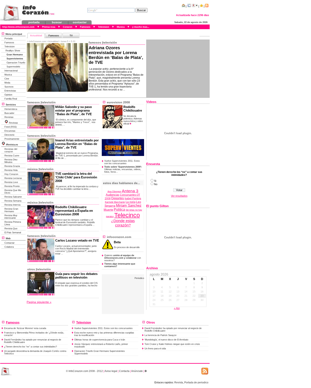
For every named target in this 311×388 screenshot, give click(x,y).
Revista (178, 382)
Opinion (8, 94)
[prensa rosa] (6, 374)
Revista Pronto (12, 186)
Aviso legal (111, 371)
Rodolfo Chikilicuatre (132, 108)
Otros (31, 269)
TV (71, 35)
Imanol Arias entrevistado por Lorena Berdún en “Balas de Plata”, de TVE (77, 143)
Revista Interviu (12, 205)
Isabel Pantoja (133, 198)
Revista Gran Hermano (11, 210)
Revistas (9, 117)
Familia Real (10, 98)
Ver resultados (179, 195)
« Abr (177, 308)
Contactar (9, 243)
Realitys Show (13, 50)
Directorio (9, 135)
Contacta (124, 371)
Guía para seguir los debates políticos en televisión (76, 275)
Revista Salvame (13, 196)
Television (9, 46)
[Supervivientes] (123, 155)
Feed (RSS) (10, 127)
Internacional (11, 70)
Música (32, 169)
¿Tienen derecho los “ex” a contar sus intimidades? (30, 346)
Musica (8, 74)
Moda (7, 82)
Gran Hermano (15, 54)
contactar (80, 22)
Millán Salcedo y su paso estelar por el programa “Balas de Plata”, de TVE (73, 110)
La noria (130, 202)
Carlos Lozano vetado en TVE (77, 240)
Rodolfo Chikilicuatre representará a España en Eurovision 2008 (74, 210)
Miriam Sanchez (129, 206)
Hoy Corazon (11, 174)
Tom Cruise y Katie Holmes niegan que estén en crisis (172, 344)
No (155, 184)
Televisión (110, 42)
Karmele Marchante (115, 202)
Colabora (9, 247)
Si (155, 180)
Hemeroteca (10, 109)
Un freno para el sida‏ (155, 348)
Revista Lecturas (13, 178)
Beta (117, 242)
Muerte (108, 209)
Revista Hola (11, 170)
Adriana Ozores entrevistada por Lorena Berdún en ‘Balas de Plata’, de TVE (116, 55)
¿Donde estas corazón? (123, 223)
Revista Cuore (11, 155)
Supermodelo (13, 66)
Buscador (9, 113)
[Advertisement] (178, 68)
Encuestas (9, 131)
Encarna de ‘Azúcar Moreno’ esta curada (25, 328)
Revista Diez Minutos (11, 160)
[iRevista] (6, 123)
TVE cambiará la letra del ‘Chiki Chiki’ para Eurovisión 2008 (76, 177)
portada (34, 22)
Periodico (139, 278)
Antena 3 (130, 191)
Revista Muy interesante (10, 216)
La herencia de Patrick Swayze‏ (160, 335)
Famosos (9, 42)
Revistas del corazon (10, 150)
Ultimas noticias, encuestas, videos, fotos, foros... (123, 169)
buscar (57, 22)
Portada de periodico (196, 382)
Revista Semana (12, 200)
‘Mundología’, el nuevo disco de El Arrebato (166, 339)
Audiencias (112, 194)
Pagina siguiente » (39, 302)
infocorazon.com (118, 237)
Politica (119, 209)
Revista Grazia (12, 166)
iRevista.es (12, 144)
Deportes (117, 198)
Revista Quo (10, 228)
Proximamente (11, 139)
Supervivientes (15, 58)
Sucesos (9, 86)
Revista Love (11, 182)
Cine (6, 78)
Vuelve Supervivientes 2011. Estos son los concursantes (122, 162)
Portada (8, 38)
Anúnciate (137, 371)
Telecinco (127, 215)
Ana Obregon (114, 191)
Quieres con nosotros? (122, 258)
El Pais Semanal (12, 232)
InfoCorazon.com (78, 371)
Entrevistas (10, 90)
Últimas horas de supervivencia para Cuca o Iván (99, 339)
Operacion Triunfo (16, 62)
